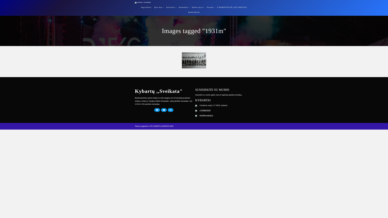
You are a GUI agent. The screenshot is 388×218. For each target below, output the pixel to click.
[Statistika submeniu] (175, 7)
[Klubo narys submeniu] (203, 7)
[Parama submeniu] (214, 7)
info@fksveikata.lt (206, 115)
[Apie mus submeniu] (163, 7)
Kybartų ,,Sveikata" (159, 91)
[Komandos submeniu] (188, 7)
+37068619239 (204, 110)
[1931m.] (194, 60)
